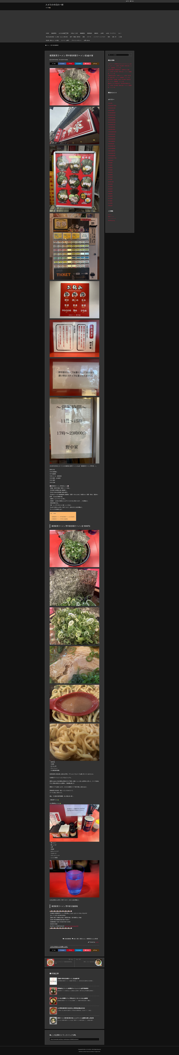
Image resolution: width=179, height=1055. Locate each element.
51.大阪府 (110, 200)
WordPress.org (111, 220)
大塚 (75, 938)
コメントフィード (112, 218)
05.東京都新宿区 (111, 112)
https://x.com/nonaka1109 (71, 926)
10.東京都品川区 (111, 124)
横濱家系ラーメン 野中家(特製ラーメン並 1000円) (62, 516)
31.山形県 (110, 165)
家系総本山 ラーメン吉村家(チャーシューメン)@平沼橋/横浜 (73, 988)
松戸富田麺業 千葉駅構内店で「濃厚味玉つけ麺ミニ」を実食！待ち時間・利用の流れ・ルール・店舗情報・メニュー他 (120, 71)
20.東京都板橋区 (111, 148)
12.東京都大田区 (111, 129)
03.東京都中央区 (111, 108)
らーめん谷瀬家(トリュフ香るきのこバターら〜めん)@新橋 (73, 998)
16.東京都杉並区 (111, 139)
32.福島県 (110, 167)
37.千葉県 (110, 179)
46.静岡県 (110, 191)
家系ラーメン (83, 938)
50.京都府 (110, 198)
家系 (78, 938)
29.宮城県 (110, 162)
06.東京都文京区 (111, 115)
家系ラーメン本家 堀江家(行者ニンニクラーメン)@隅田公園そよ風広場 (76, 1018)
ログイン (110, 214)
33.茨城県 (110, 169)
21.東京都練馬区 (111, 150)
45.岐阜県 (110, 188)
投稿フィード (111, 216)
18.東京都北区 (111, 143)
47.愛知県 (110, 193)
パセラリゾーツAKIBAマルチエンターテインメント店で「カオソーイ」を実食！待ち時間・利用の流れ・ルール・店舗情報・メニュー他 (120, 65)
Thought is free (97, 1051)
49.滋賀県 (110, 196)
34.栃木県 (110, 172)
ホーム (47, 45)
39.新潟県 (110, 184)
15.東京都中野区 (111, 136)
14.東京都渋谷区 (111, 134)
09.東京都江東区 (111, 122)
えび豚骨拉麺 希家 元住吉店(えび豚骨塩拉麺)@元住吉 (71, 1008)
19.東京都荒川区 (111, 146)
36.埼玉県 (110, 177)
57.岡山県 (110, 205)
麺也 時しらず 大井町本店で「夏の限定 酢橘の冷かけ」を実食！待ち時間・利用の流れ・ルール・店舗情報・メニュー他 (120, 85)
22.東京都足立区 (111, 153)
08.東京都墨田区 (111, 119)
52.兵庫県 (110, 203)
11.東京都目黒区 (111, 127)
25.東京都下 (110, 160)
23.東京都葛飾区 (111, 155)
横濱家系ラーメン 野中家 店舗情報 (59, 519)
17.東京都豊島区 (55, 45)
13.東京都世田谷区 (112, 131)
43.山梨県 (110, 186)
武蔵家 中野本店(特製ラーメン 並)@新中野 (68, 978)
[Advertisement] (89, 21)
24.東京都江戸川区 (112, 158)
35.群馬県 (110, 174)
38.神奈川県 (110, 181)
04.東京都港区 (111, 110)
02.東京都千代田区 (112, 105)
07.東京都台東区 (111, 117)
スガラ (97, 942)
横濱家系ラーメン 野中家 (92, 938)
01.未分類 (110, 103)
